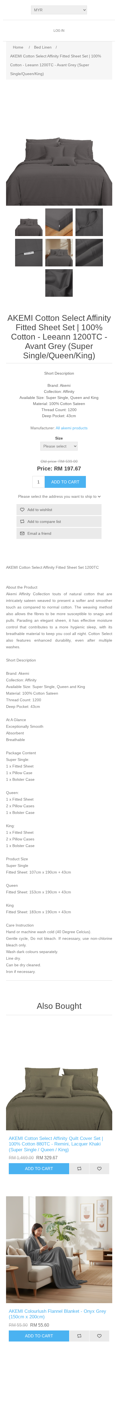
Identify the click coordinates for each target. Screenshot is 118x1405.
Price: (44, 468)
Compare (79, 1168)
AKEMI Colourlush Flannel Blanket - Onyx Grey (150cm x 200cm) (57, 1314)
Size (59, 438)
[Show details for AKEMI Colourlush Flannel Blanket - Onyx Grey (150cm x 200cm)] (59, 1249)
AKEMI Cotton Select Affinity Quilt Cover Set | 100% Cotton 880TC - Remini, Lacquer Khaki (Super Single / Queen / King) (56, 1144)
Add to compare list (44, 521)
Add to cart (65, 482)
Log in (59, 31)
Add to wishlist (39, 509)
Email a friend (39, 533)
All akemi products (72, 428)
